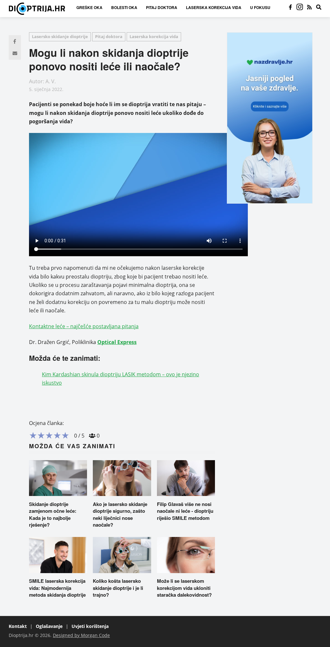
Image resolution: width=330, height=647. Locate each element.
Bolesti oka (124, 7)
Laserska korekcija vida (213, 7)
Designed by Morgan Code (81, 635)
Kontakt (18, 626)
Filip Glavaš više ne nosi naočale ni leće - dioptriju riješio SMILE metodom (185, 510)
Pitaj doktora (161, 7)
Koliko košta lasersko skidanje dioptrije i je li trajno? (118, 587)
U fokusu (260, 7)
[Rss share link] (309, 7)
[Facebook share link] (290, 7)
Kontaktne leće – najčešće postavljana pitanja (84, 326)
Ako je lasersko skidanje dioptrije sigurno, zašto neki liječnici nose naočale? (120, 514)
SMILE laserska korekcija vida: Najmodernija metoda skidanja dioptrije (57, 587)
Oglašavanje (49, 626)
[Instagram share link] (299, 7)
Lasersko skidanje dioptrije (60, 36)
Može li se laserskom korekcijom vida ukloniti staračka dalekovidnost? (184, 587)
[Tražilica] (318, 7)
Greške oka (89, 7)
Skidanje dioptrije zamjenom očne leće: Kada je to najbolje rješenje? (52, 514)
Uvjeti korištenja (90, 626)
